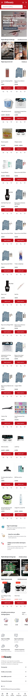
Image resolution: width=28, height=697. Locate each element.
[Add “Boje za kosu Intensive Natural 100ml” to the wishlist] (25, 335)
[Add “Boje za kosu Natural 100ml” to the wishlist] (25, 91)
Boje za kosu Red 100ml (20, 172)
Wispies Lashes (18, 142)
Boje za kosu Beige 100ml (7, 324)
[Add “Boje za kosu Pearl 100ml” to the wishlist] (11, 244)
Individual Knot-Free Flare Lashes (6, 356)
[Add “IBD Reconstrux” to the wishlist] (25, 488)
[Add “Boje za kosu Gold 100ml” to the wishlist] (25, 244)
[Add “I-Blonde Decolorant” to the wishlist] (11, 122)
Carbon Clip (4, 416)
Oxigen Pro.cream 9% (20, 507)
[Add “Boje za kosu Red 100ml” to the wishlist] (25, 183)
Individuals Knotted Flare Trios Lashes (20, 112)
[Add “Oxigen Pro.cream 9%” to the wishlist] (25, 518)
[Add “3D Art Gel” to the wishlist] (25, 606)
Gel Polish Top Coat (6, 203)
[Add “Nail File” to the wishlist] (25, 305)
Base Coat (3, 294)
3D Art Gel (17, 595)
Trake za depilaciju (19, 263)
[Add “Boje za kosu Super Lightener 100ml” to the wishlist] (25, 366)
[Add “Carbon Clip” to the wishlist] (11, 427)
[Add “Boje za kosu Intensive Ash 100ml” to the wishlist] (25, 213)
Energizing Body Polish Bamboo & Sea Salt (6, 508)
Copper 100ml (18, 385)
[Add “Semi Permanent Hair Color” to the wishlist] (25, 427)
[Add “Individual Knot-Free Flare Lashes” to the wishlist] (11, 366)
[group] (7, 73)
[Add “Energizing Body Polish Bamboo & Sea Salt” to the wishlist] (11, 518)
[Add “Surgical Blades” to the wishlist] (11, 183)
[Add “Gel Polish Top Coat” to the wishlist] (11, 213)
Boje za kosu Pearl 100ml (7, 233)
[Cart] (26, 2)
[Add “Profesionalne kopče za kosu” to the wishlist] (11, 488)
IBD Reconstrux (18, 477)
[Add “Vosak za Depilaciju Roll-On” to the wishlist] (11, 91)
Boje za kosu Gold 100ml (20, 233)
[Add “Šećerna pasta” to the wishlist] (11, 152)
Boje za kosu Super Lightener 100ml (19, 356)
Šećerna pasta (4, 142)
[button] (2, 72)
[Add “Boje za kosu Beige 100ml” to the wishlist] (11, 335)
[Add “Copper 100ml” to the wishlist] (25, 396)
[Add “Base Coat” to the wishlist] (11, 305)
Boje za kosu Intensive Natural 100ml (20, 325)
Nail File (16, 294)
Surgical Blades (4, 172)
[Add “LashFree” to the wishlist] (25, 457)
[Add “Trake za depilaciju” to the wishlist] (25, 274)
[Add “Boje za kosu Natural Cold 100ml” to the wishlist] (11, 396)
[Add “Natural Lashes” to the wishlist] (11, 457)
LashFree (17, 446)
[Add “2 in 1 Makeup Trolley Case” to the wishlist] (11, 606)
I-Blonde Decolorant (6, 111)
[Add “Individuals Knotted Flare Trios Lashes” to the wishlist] (25, 122)
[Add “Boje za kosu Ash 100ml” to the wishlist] (11, 274)
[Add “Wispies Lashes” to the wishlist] (25, 152)
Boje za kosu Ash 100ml (6, 263)
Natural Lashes (4, 446)
